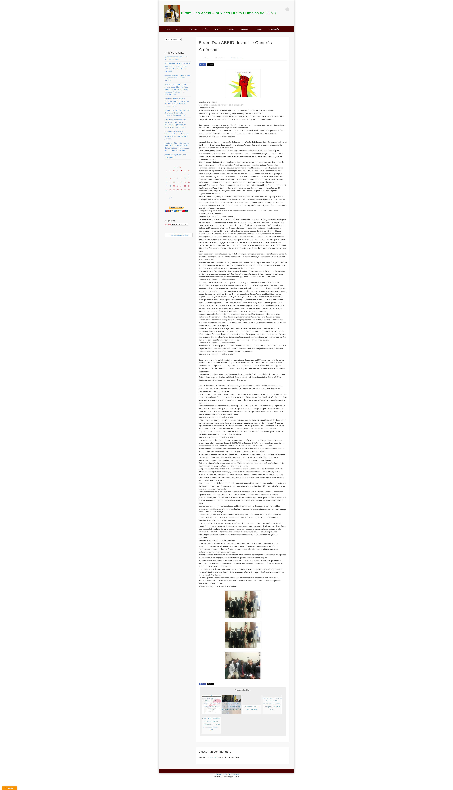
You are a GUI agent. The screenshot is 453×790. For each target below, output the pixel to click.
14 (181, 182)
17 (166, 186)
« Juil (170, 198)
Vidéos (205, 29)
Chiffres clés (273, 29)
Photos (217, 29)
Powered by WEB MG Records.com (227, 774)
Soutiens (193, 29)
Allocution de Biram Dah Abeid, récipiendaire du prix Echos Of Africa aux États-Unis (231, 706)
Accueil (167, 29)
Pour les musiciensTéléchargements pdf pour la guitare (178, 234)
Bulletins (234, 58)
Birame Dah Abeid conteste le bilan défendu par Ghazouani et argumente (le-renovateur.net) (177, 112)
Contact (258, 29)
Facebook (291, 20)
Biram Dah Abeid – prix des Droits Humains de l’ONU (228, 13)
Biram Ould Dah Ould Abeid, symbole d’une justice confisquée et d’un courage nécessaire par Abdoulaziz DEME (211, 724)
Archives (168, 224)
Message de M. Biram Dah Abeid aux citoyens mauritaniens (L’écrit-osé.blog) (177, 77)
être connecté (213, 757)
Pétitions (230, 29)
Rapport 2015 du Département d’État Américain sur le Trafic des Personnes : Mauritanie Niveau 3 (211, 703)
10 (166, 182)
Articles (179, 29)
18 (170, 186)
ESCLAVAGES (244, 29)
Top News (240, 58)
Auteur (206, 58)
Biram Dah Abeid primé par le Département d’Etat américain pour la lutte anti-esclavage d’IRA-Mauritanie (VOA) (272, 703)
